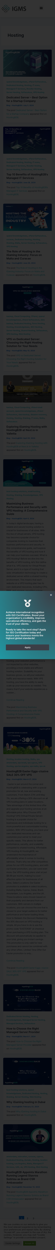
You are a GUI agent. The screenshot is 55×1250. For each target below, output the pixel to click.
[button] (51, 595)
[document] (27, 625)
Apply (28, 647)
